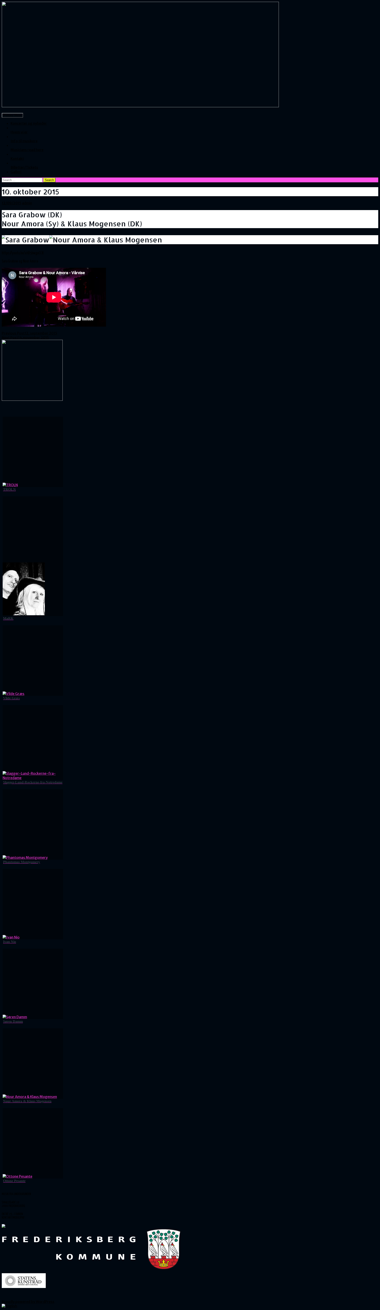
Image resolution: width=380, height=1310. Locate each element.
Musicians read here (27, 150)
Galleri (16, 172)
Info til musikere (24, 141)
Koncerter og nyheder (29, 123)
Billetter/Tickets (24, 167)
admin (27, 203)
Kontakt (17, 158)
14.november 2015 (25, 337)
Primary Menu (12, 115)
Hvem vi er (19, 132)
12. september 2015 (29, 333)
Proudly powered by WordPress (28, 1301)
